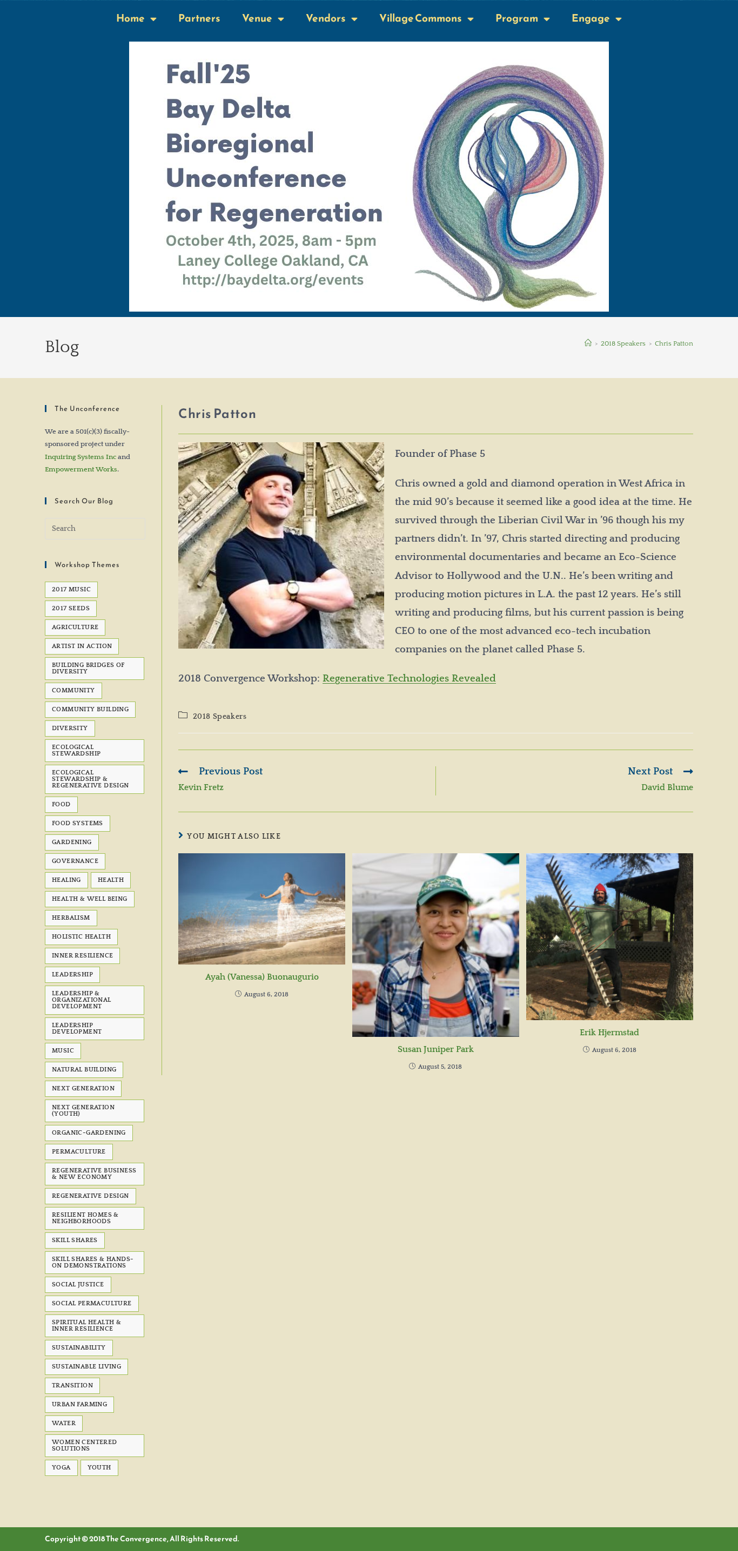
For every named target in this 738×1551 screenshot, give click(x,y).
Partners (199, 18)
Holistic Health (81, 936)
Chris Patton (674, 343)
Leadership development (77, 1028)
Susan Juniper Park (436, 1049)
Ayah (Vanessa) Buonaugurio (262, 977)
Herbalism (71, 917)
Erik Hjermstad (609, 1032)
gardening (72, 842)
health (111, 880)
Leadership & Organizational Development (81, 1000)
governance (75, 861)
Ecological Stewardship (76, 750)
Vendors (326, 18)
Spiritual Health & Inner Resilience (86, 1325)
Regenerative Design (90, 1195)
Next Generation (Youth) (83, 1110)
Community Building (90, 709)
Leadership (72, 974)
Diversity (70, 728)
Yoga (61, 1467)
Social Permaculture (92, 1303)
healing (66, 880)
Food (61, 804)
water (64, 1423)
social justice (78, 1284)
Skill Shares (75, 1240)
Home (130, 18)
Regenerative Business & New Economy (94, 1174)
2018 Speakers (220, 716)
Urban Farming (79, 1404)
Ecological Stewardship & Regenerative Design (90, 779)
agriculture (75, 627)
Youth (99, 1467)
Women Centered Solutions (84, 1445)
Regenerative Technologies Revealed (409, 678)
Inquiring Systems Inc (80, 457)
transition (72, 1385)
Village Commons (420, 18)
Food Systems (77, 823)
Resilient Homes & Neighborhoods (85, 1218)
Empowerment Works (81, 469)
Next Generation (83, 1088)
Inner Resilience (82, 955)
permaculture (79, 1151)
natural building (84, 1069)
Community (73, 690)
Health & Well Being (90, 898)
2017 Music (71, 589)
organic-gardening (89, 1132)
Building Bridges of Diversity (88, 668)
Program (516, 18)
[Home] (588, 343)
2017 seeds (71, 608)
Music (63, 1050)
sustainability (79, 1347)
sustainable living (86, 1366)
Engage (591, 18)
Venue (257, 18)
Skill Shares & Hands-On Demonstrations (92, 1262)
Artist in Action (82, 646)
